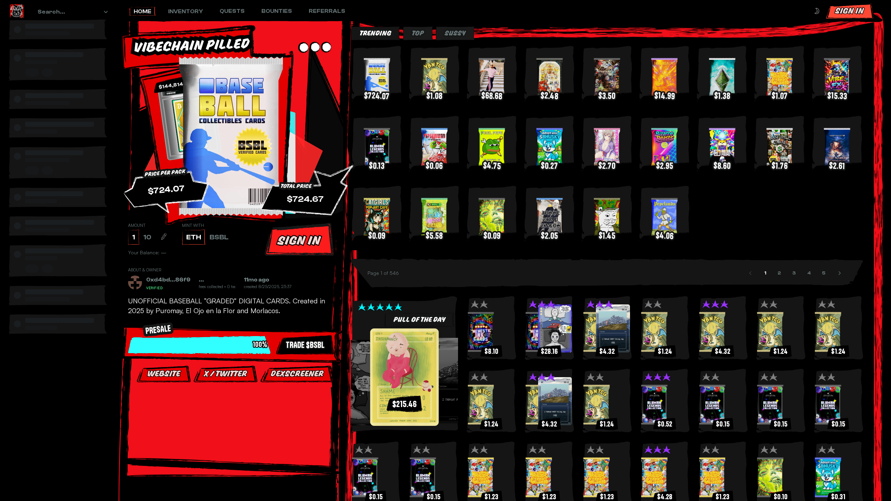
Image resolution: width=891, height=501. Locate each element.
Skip (233, 451)
